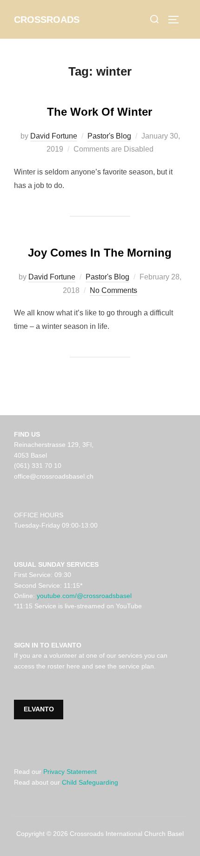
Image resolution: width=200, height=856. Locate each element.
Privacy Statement (70, 771)
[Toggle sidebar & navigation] (176, 19)
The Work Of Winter (99, 111)
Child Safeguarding (90, 782)
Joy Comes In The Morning (100, 252)
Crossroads (47, 19)
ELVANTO (39, 709)
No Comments (113, 290)
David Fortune (53, 136)
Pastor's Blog (109, 136)
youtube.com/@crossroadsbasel (84, 595)
